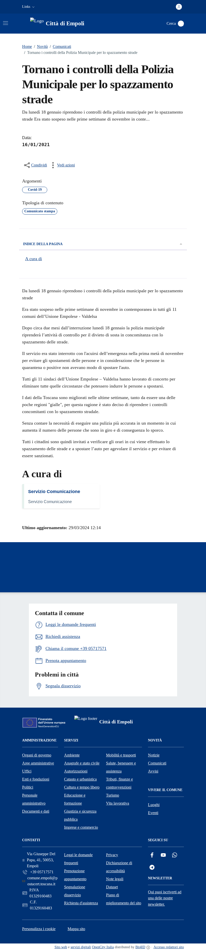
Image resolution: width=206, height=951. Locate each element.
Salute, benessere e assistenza (121, 767)
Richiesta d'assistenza (81, 903)
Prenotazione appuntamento (75, 875)
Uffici (26, 771)
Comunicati (60, 46)
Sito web (61, 947)
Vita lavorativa (117, 803)
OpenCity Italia (103, 947)
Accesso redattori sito (168, 947)
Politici (27, 787)
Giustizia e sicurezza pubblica (80, 815)
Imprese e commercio (81, 827)
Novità (41, 46)
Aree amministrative (38, 763)
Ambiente (72, 755)
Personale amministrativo (33, 799)
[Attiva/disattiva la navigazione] (6, 23)
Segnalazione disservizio (74, 891)
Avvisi (153, 771)
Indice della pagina (43, 244)
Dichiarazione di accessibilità (119, 867)
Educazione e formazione (74, 799)
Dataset (112, 887)
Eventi (153, 813)
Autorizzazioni (75, 771)
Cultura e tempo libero (81, 787)
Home (27, 46)
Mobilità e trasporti (121, 755)
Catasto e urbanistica (80, 779)
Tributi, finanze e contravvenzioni (119, 783)
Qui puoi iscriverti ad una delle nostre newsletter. (164, 898)
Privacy (112, 855)
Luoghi (154, 805)
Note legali (114, 879)
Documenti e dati (35, 811)
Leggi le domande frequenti (78, 859)
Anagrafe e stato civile (81, 763)
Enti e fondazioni (35, 779)
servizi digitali (81, 947)
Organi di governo (36, 755)
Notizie (154, 755)
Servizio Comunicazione (54, 491)
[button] (29, 7)
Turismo (112, 795)
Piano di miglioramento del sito (123, 899)
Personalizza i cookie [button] (39, 929)
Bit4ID (140, 947)
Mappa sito (76, 929)
